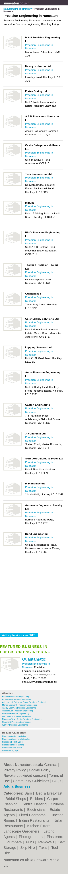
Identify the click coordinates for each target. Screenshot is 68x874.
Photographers (31, 837)
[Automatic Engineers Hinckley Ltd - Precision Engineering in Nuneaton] (12, 516)
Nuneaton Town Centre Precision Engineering (22, 719)
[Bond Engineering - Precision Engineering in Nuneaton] (12, 545)
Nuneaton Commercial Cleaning (16, 739)
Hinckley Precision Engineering (15, 697)
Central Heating (35, 804)
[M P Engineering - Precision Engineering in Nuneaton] (12, 494)
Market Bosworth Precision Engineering (19, 705)
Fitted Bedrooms (33, 815)
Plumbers (15, 842)
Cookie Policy (39, 770)
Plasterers (55, 837)
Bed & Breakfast (49, 793)
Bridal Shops (16, 799)
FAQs (56, 781)
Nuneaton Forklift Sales (12, 742)
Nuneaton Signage (10, 750)
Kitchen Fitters (39, 826)
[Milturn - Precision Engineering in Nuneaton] (12, 214)
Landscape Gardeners (21, 831)
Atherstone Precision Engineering (16, 699)
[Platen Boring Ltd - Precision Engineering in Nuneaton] (12, 102)
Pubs (30, 842)
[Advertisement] (34, 594)
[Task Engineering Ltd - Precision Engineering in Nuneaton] (12, 185)
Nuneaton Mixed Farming (13, 745)
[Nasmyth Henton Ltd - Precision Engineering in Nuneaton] (12, 77)
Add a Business (16, 786)
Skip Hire (28, 848)
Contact (50, 765)
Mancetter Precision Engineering (16, 716)
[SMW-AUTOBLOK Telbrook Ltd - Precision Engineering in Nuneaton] (12, 469)
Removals (46, 842)
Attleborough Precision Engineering (17, 711)
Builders (37, 799)
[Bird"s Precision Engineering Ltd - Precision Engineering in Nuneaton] (12, 243)
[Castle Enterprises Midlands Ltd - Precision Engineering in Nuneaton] (12, 156)
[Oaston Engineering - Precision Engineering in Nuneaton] (12, 416)
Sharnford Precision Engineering (16, 722)
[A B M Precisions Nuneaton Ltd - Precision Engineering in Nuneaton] (12, 127)
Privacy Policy (14, 770)
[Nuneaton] (29, 5)
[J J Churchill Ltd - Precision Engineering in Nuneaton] (12, 445)
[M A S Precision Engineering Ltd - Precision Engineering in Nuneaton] (12, 48)
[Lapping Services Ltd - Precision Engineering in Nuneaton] (12, 358)
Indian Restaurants (35, 820)
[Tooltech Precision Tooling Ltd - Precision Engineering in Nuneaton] (12, 276)
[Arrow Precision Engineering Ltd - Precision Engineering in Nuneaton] (12, 383)
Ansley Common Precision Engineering (19, 708)
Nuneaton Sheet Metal (12, 748)
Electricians (37, 810)
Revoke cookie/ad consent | (26, 776)
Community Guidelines (31, 781)
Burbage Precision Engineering (15, 713)
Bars (28, 793)
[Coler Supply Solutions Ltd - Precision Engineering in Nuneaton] (12, 330)
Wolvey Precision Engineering (15, 725)
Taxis (43, 848)
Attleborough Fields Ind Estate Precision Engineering (25, 702)
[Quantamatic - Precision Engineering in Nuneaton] (10, 671)
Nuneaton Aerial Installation (14, 736)
